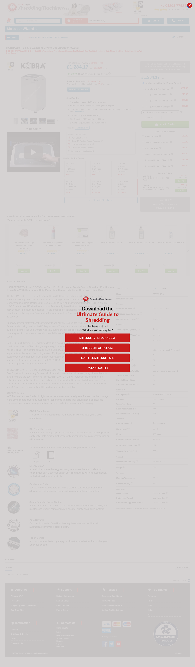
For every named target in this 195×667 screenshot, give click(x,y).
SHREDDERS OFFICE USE (97, 347)
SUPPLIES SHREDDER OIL (97, 357)
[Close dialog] (189, 5)
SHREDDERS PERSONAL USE (97, 337)
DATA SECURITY (97, 367)
